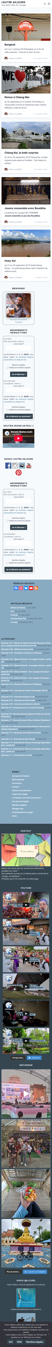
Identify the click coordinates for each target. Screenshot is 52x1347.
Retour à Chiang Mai (17, 97)
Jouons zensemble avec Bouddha (25, 208)
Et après (14, 615)
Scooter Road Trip (18, 618)
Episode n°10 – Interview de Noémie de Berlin (20, 704)
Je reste (14, 622)
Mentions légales (18, 365)
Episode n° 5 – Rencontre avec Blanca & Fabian (21, 733)
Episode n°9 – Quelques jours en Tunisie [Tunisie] (22, 708)
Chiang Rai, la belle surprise (21, 152)
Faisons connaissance (21, 790)
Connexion (17, 783)
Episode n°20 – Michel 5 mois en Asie (17, 649)
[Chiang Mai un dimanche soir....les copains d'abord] (26, 1143)
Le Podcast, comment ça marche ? (26, 798)
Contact (18, 322)
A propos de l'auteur (18, 319)
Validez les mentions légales (20, 368)
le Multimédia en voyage (22, 812)
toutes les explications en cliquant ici (26, 1309)
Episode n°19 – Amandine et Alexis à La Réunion (21, 653)
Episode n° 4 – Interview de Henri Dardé (18, 739)
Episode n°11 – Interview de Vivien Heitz (18, 700)
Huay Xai (10, 260)
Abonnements (18, 779)
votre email (18, 344)
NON (19, 1342)
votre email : (18, 386)
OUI (10, 1342)
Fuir (12, 611)
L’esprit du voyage (20, 794)
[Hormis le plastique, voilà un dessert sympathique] (26, 1193)
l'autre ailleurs (13, 2)
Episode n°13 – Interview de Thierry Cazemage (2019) (24, 690)
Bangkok (10, 44)
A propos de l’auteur (20, 776)
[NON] (49, 1334)
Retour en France (18, 608)
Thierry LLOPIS (15, 58)
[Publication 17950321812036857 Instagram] (26, 1093)
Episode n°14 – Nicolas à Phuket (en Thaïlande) (21, 684)
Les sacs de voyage (20, 801)
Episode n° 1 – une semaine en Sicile (16, 755)
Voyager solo (17, 808)
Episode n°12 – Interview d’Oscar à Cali (18, 697)
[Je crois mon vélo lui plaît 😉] (26, 1243)
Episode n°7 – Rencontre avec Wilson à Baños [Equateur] (25, 720)
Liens (14, 816)
